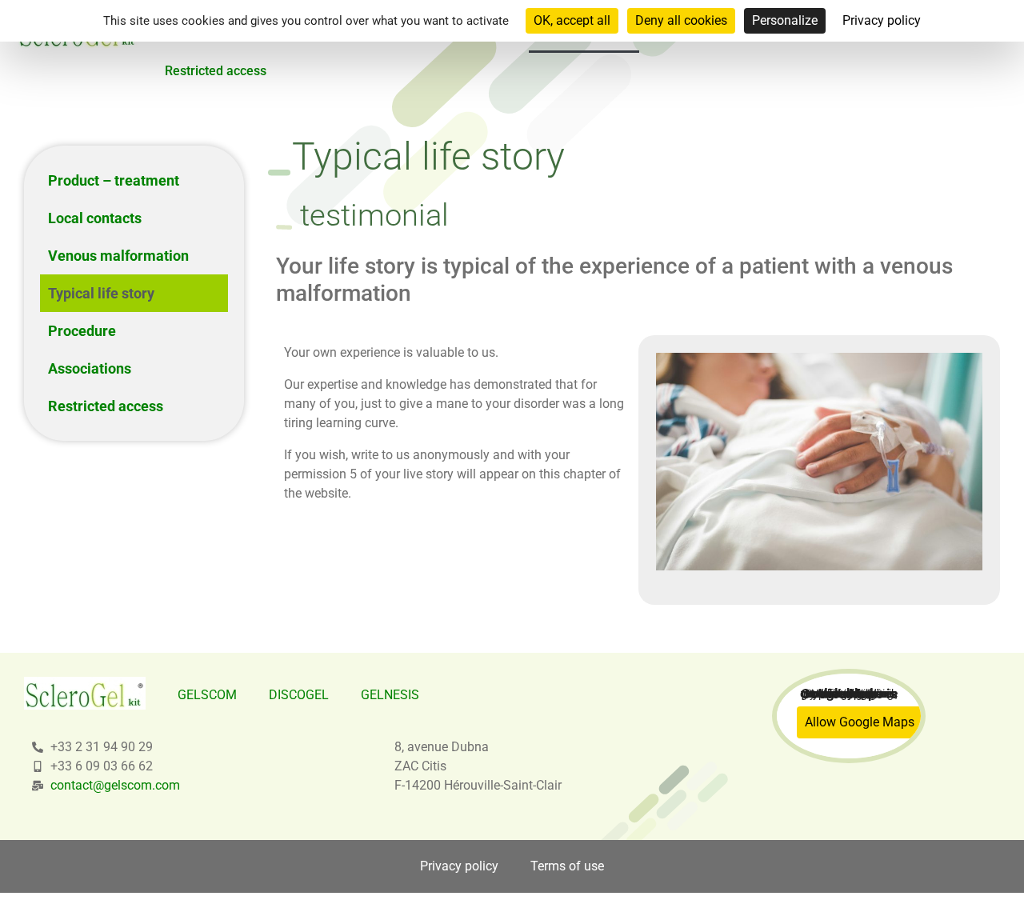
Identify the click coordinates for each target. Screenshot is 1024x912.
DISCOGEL (299, 694)
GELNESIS (390, 694)
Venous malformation (118, 255)
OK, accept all (572, 20)
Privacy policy (459, 866)
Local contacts (95, 218)
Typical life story (101, 293)
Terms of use (567, 866)
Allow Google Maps (859, 722)
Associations (89, 368)
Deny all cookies (681, 20)
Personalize (785, 20)
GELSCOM (207, 694)
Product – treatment (113, 180)
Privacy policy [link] (881, 20)
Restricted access (215, 70)
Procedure (82, 330)
